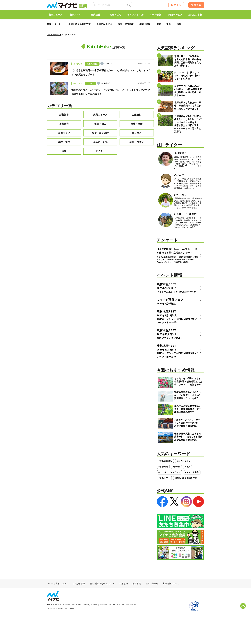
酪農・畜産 (137, 124)
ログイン (176, 4)
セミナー (100, 151)
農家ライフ (64, 133)
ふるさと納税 (100, 142)
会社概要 (66, 605)
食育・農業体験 (100, 133)
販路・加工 (100, 124)
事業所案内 (76, 605)
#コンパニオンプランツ (169, 472)
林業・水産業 (137, 142)
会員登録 (196, 4)
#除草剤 (176, 466)
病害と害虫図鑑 (125, 24)
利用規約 (123, 583)
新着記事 (64, 114)
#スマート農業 (192, 472)
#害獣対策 (163, 466)
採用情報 (103, 605)
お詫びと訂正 (79, 583)
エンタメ (136, 133)
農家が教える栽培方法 (79, 24)
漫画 (168, 24)
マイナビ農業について (57, 583)
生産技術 (136, 114)
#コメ (187, 466)
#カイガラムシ (183, 461)
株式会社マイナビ (54, 605)
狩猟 (64, 151)
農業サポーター (55, 24)
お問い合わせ (151, 583)
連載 (158, 24)
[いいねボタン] (102, 64)
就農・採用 (64, 142)
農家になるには (104, 24)
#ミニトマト (164, 478)
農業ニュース (100, 114)
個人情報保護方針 (129, 605)
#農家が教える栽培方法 (186, 478)
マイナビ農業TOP (54, 35)
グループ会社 (114, 605)
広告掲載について (171, 583)
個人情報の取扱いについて (102, 583)
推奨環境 (136, 583)
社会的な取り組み (90, 605)
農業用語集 (144, 24)
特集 (179, 24)
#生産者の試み (165, 461)
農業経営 (64, 124)
